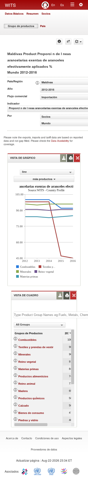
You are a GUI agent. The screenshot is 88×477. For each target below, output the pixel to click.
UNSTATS (51, 471)
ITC (25, 471)
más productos (42, 179)
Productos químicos (31, 398)
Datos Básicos (14, 13)
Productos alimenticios (33, 376)
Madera (23, 391)
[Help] (59, 41)
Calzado (23, 405)
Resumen (32, 13)
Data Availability (60, 141)
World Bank (77, 471)
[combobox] (40, 325)
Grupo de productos (21, 26)
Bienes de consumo (31, 412)
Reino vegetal (27, 361)
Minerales (24, 354)
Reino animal (26, 383)
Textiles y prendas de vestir (35, 347)
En (53, 5)
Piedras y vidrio (28, 420)
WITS (10, 5)
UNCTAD (38, 471)
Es (62, 5)
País (42, 26)
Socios (46, 13)
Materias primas (28, 369)
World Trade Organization (64, 471)
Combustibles (27, 339)
